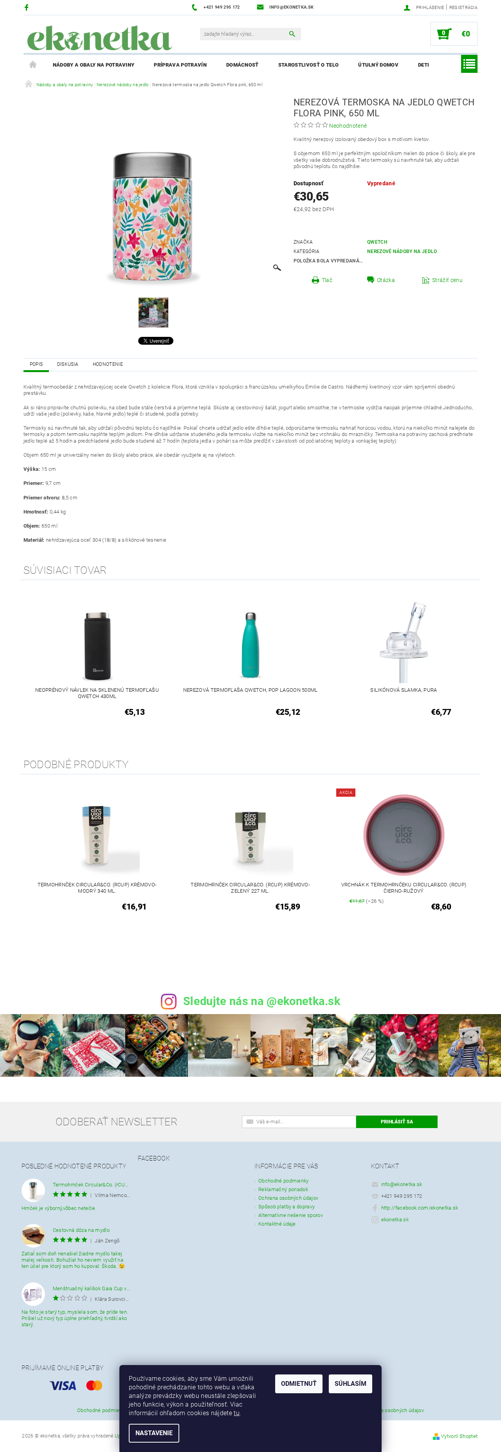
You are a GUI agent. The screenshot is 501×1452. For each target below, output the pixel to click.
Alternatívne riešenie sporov (290, 1215)
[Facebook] (27, 7)
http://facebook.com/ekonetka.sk (419, 1208)
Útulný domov (378, 65)
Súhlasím (350, 1383)
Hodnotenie (108, 364)
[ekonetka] (99, 38)
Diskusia (68, 364)
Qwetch (377, 242)
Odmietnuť (299, 1383)
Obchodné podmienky (283, 1181)
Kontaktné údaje (277, 1224)
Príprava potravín (180, 65)
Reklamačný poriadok (283, 1189)
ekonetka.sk (395, 1219)
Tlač (327, 280)
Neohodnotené (348, 126)
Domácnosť (242, 65)
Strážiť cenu (447, 280)
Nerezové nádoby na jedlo (402, 251)
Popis (36, 364)
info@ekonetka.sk (401, 1184)
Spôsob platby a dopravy (286, 1207)
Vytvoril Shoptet (459, 1436)
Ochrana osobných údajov (288, 1198)
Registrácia (463, 7)
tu (237, 1413)
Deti (423, 65)
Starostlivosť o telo (308, 65)
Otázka (386, 280)
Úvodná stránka (33, 65)
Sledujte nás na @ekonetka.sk (261, 1001)
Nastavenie (154, 1433)
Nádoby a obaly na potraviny (94, 65)
